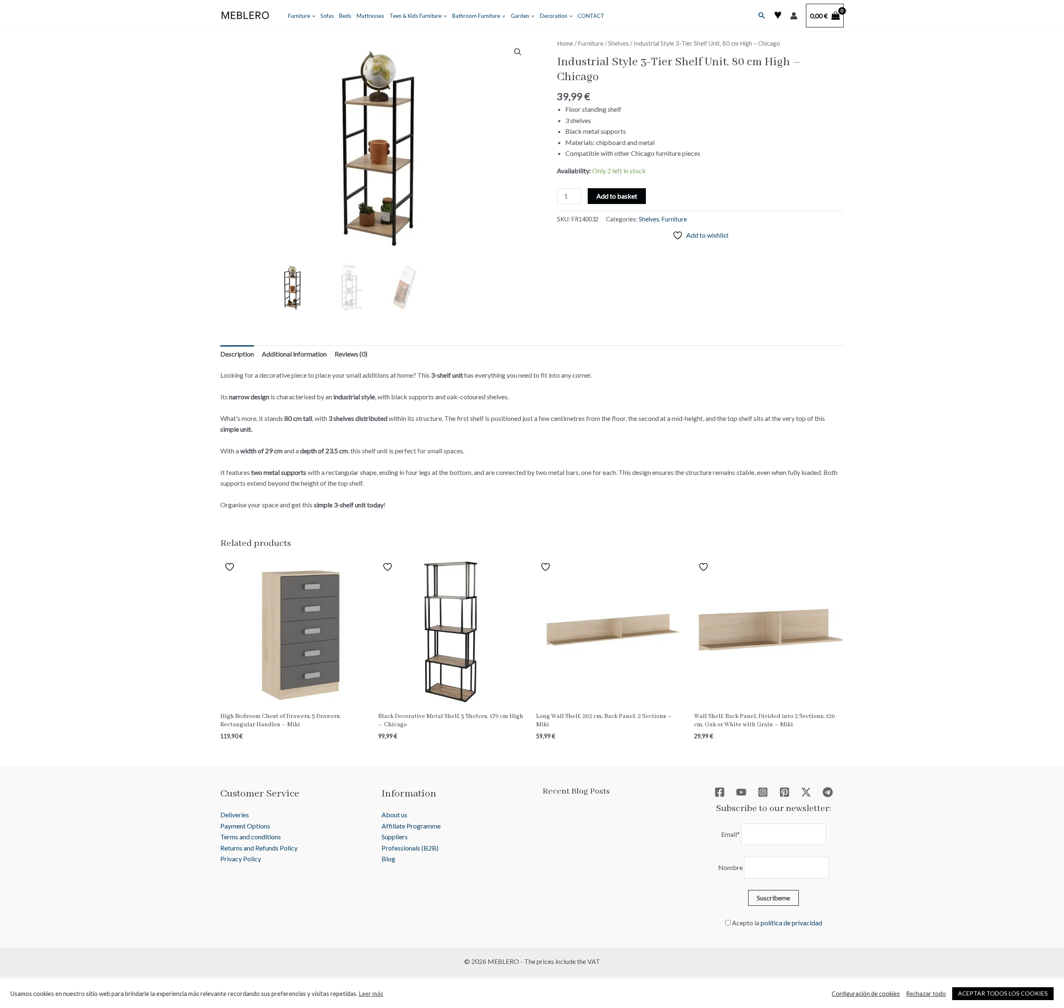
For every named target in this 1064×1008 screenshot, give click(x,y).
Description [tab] (237, 354)
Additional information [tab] (294, 354)
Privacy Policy (240, 859)
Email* (730, 834)
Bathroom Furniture (476, 15)
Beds (345, 15)
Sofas (327, 15)
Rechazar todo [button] (926, 993)
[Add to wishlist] (230, 566)
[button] (311, 16)
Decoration (553, 15)
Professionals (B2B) (410, 848)
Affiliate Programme (411, 826)
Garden (520, 15)
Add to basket (616, 196)
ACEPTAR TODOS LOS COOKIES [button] (1003, 993)
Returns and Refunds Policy (259, 848)
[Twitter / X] (806, 792)
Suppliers (395, 837)
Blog (388, 859)
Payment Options (245, 826)
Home (565, 43)
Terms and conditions (250, 837)
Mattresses (370, 15)
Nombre (730, 867)
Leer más (371, 993)
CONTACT (591, 15)
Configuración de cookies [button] (866, 993)
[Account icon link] (794, 16)
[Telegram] (828, 792)
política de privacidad (791, 923)
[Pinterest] (784, 792)
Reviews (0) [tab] (351, 354)
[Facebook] (719, 792)
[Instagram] (763, 792)
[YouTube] (741, 792)
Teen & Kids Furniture (415, 15)
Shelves (618, 43)
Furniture (299, 15)
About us (394, 815)
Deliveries (234, 815)
